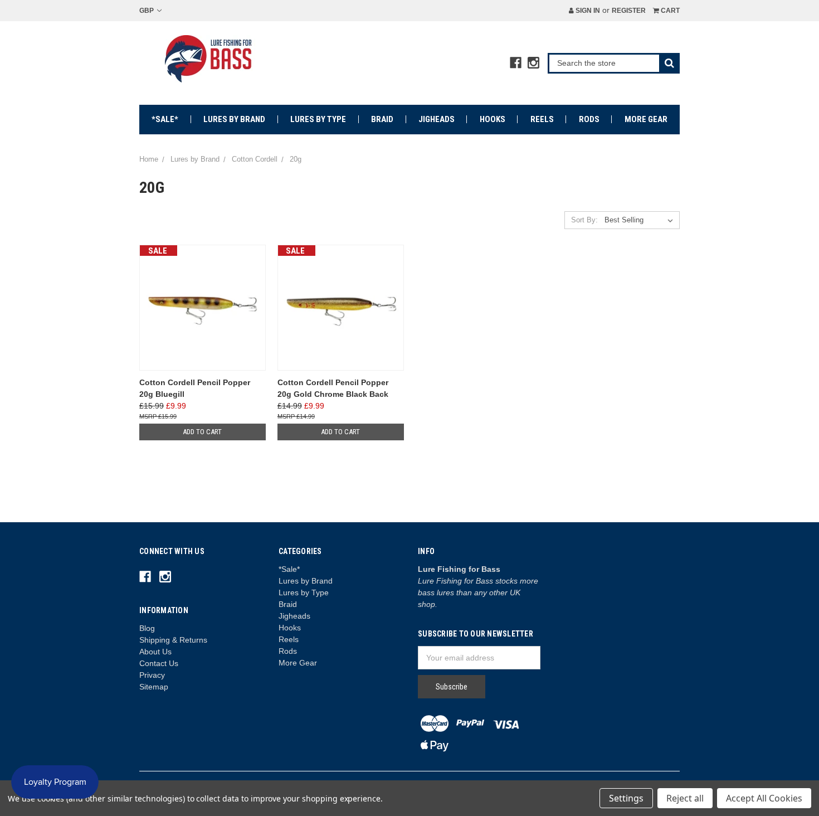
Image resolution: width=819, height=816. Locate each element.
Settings (626, 798)
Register (629, 10)
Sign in (587, 10)
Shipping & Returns (173, 639)
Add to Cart (202, 432)
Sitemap (153, 686)
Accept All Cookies (764, 798)
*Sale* (165, 119)
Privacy (152, 675)
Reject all (685, 798)
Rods (589, 119)
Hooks (492, 119)
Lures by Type (318, 119)
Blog (147, 628)
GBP (147, 10)
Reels (542, 119)
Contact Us (158, 663)
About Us (155, 651)
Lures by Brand (234, 119)
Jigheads (436, 119)
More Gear (646, 119)
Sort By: (584, 220)
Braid (382, 119)
